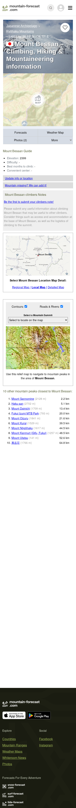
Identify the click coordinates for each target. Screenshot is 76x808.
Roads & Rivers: (50, 306)
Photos (7, 764)
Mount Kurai (19, 423)
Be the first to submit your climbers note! (29, 202)
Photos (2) (20, 140)
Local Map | (39, 287)
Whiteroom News (14, 757)
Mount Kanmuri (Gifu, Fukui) (29, 433)
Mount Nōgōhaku (22, 428)
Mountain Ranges (14, 745)
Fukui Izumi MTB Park (25, 413)
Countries (9, 739)
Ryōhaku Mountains (20, 31)
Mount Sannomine (22, 399)
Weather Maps (12, 751)
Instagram (46, 745)
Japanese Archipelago (21, 26)
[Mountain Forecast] (21, 8)
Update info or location (19, 178)
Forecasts (20, 132)
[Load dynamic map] (38, 100)
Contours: (18, 306)
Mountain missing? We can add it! (26, 185)
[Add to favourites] (65, 27)
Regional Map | (21, 287)
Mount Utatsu (19, 438)
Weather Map (55, 132)
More (54, 140)
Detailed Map (56, 287)
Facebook (46, 739)
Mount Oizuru (19, 418)
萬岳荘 (15, 443)
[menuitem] (20, 133)
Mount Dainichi (20, 408)
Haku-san (17, 403)
